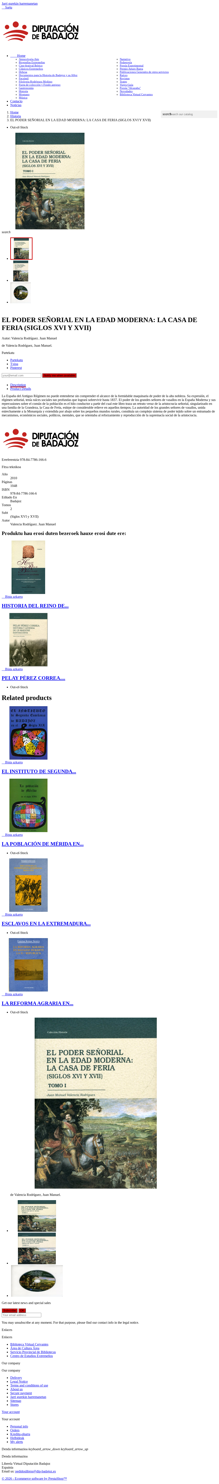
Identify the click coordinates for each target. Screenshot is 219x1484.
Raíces (123, 75)
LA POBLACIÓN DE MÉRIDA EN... (43, 844)
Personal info (19, 1426)
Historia (23, 91)
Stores (14, 1404)
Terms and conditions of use (29, 1385)
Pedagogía (126, 62)
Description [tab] (18, 385)
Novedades (126, 91)
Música (23, 97)
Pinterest (16, 368)
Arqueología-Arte (29, 59)
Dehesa (23, 72)
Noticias (15, 105)
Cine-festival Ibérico (31, 65)
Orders (14, 1430)
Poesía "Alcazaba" (130, 88)
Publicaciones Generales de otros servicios (144, 72)
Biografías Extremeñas (32, 62)
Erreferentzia (11, 459)
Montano (24, 94)
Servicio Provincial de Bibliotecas (33, 1352)
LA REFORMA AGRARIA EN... (37, 1003)
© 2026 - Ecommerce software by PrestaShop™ (34, 1478)
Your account (11, 1412)
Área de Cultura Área (24, 1348)
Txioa (14, 364)
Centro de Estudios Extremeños (31, 1356)
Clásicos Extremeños (31, 68)
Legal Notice (19, 1381)
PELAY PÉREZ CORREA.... (33, 678)
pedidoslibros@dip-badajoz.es (35, 1471)
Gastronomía (26, 88)
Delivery (16, 1377)
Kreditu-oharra (20, 1434)
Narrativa (125, 59)
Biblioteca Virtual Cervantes (136, 94)
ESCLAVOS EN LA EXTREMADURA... (46, 923)
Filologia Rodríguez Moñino (35, 81)
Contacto (16, 101)
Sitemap (15, 1401)
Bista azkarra (12, 596)
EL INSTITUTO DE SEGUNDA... (39, 771)
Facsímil (24, 78)
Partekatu (16, 360)
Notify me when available (59, 375)
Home (17, 55)
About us (16, 1389)
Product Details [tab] (20, 389)
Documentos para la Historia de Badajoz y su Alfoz (48, 75)
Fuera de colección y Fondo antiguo (40, 84)
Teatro (123, 81)
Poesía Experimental (132, 65)
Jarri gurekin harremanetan (20, 3)
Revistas (125, 78)
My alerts (16, 1442)
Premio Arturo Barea (131, 68)
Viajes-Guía (126, 84)
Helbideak (17, 1438)
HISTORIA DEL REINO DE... (35, 606)
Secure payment (21, 1393)
